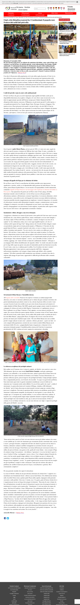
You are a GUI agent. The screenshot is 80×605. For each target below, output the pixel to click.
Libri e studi (30, 601)
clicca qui (15, 3)
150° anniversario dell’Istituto (14, 587)
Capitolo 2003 (46, 593)
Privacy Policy (62, 602)
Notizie (27, 7)
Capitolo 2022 (46, 599)
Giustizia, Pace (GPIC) (29, 597)
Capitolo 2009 (46, 595)
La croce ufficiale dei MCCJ (30, 599)
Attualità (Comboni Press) (30, 587)
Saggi (14, 597)
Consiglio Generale (46, 601)
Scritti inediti (14, 601)
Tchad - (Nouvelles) (19, 17)
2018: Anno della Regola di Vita (46, 587)
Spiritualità (14, 602)
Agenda (61, 595)
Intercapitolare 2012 (46, 602)
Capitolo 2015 (46, 597)
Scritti (14, 599)
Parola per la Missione (30, 602)
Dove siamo (22, 10)
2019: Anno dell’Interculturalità (46, 589)
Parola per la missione (61, 599)
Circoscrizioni (11, 17)
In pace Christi (62, 593)
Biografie (14, 591)
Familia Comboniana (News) (30, 595)
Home (5, 17)
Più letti (61, 601)
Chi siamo (19, 7)
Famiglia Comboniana (14, 593)
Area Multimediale (14, 589)
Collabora (62, 589)
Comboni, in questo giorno (61, 591)
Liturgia (14, 595)
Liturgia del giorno (61, 597)
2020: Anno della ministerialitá (46, 591)
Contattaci (62, 587)
